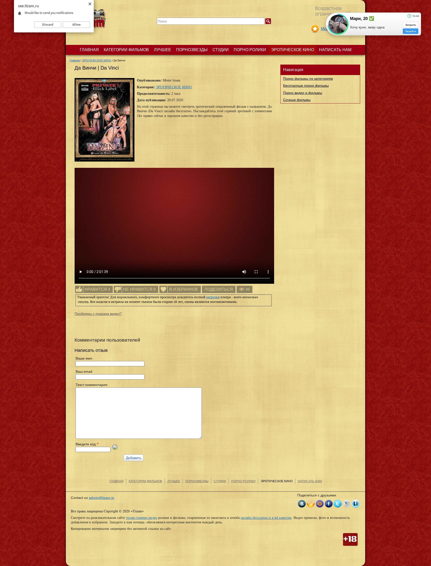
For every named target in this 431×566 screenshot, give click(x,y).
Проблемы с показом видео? (98, 314)
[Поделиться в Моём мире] (320, 504)
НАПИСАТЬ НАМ (335, 50)
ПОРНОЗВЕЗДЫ (192, 50)
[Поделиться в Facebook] (329, 504)
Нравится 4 (97, 289)
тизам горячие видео (141, 517)
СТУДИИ (221, 50)
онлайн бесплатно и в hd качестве (266, 517)
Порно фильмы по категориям (308, 79)
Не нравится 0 (139, 289)
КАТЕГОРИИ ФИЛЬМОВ (126, 50)
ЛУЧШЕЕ (162, 50)
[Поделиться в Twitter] (338, 504)
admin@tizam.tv (101, 498)
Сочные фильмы (297, 100)
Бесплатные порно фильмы (306, 86)
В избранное (183, 289)
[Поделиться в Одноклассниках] (311, 504)
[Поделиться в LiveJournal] (347, 504)
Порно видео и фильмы (302, 93)
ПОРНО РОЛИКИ (250, 50)
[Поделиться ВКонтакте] (302, 504)
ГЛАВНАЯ (89, 50)
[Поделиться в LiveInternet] (356, 504)
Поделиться (219, 289)
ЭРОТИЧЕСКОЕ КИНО (292, 50)
